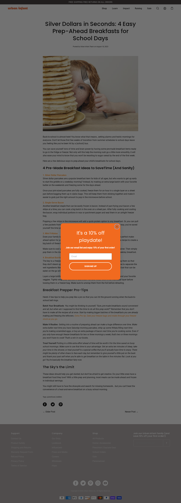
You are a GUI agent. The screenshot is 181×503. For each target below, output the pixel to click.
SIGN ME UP (90, 266)
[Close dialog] (117, 226)
